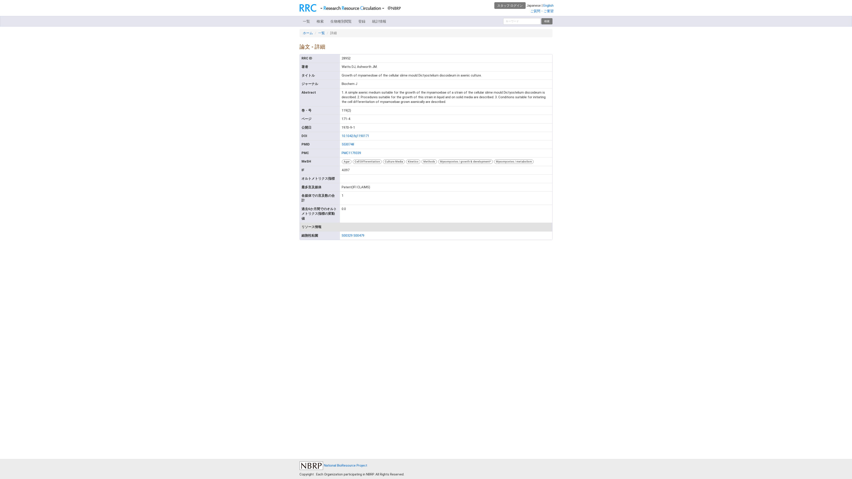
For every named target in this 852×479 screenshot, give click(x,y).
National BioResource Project (345, 465)
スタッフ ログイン (510, 5)
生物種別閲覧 (341, 21)
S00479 (358, 236)
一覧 (306, 21)
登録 (361, 21)
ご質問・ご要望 (542, 11)
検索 (320, 21)
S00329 (347, 236)
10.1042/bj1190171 (355, 136)
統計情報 (379, 21)
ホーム (308, 33)
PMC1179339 (351, 153)
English (548, 6)
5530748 (348, 144)
